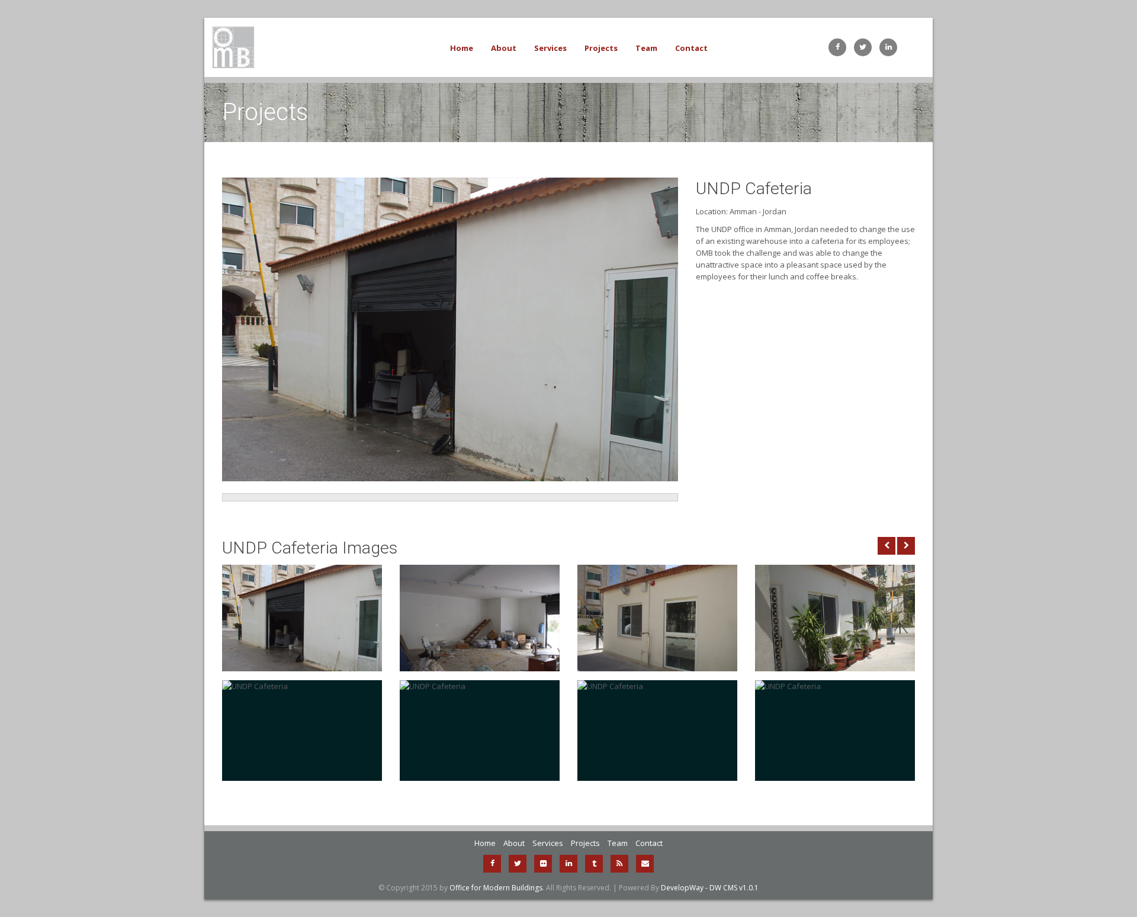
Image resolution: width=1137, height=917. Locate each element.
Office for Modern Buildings (495, 888)
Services (550, 48)
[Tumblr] (594, 864)
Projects (601, 48)
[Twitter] (517, 864)
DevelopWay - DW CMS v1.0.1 (710, 888)
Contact (691, 48)
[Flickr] (543, 864)
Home (461, 48)
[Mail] (645, 864)
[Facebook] (492, 864)
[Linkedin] (568, 864)
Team (646, 48)
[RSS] (619, 864)
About (503, 48)
